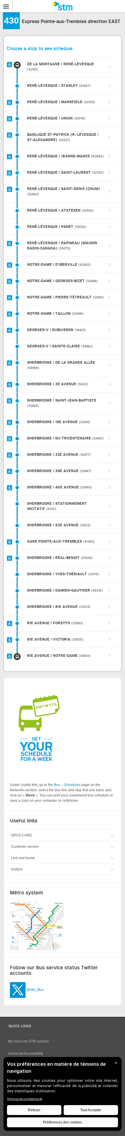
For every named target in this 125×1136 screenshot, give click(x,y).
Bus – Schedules (67, 785)
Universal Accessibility (25, 1053)
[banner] (62, 6)
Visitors (17, 869)
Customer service (25, 847)
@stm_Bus (35, 990)
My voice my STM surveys (28, 1041)
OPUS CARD (21, 835)
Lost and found (23, 858)
